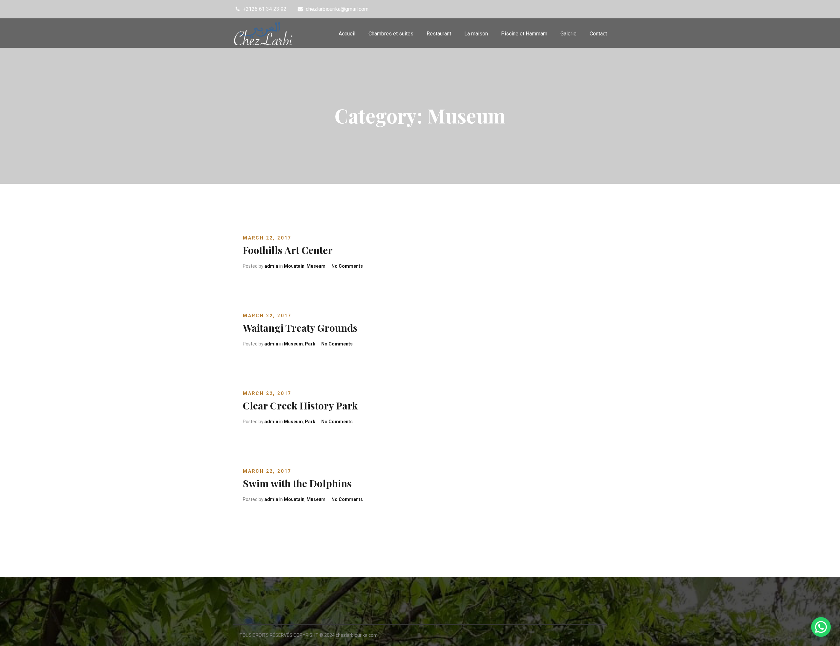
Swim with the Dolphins (297, 483)
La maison (476, 34)
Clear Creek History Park (300, 405)
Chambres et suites (390, 34)
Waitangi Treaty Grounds (300, 327)
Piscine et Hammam (524, 34)
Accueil (347, 34)
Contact (598, 34)
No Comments (347, 266)
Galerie (568, 34)
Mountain (294, 266)
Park (310, 343)
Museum (316, 266)
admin (271, 266)
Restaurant (439, 34)
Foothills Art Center (288, 250)
